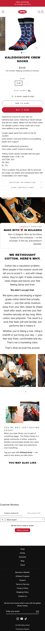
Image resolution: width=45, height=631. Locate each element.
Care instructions (22, 187)
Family (22, 553)
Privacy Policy (22, 588)
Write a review (22, 530)
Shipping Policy (22, 592)
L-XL (26, 83)
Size (22, 78)
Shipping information (22, 182)
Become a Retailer (22, 572)
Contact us (22, 596)
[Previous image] (19, 391)
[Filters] (2, 520)
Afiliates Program (22, 576)
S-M (18, 83)
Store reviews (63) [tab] (33, 513)
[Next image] (25, 391)
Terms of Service (22, 584)
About (22, 565)
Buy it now (22, 110)
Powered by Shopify (22, 629)
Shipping (19, 71)
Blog (22, 561)
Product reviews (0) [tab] (11, 513)
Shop (23, 549)
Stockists (22, 557)
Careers (22, 580)
